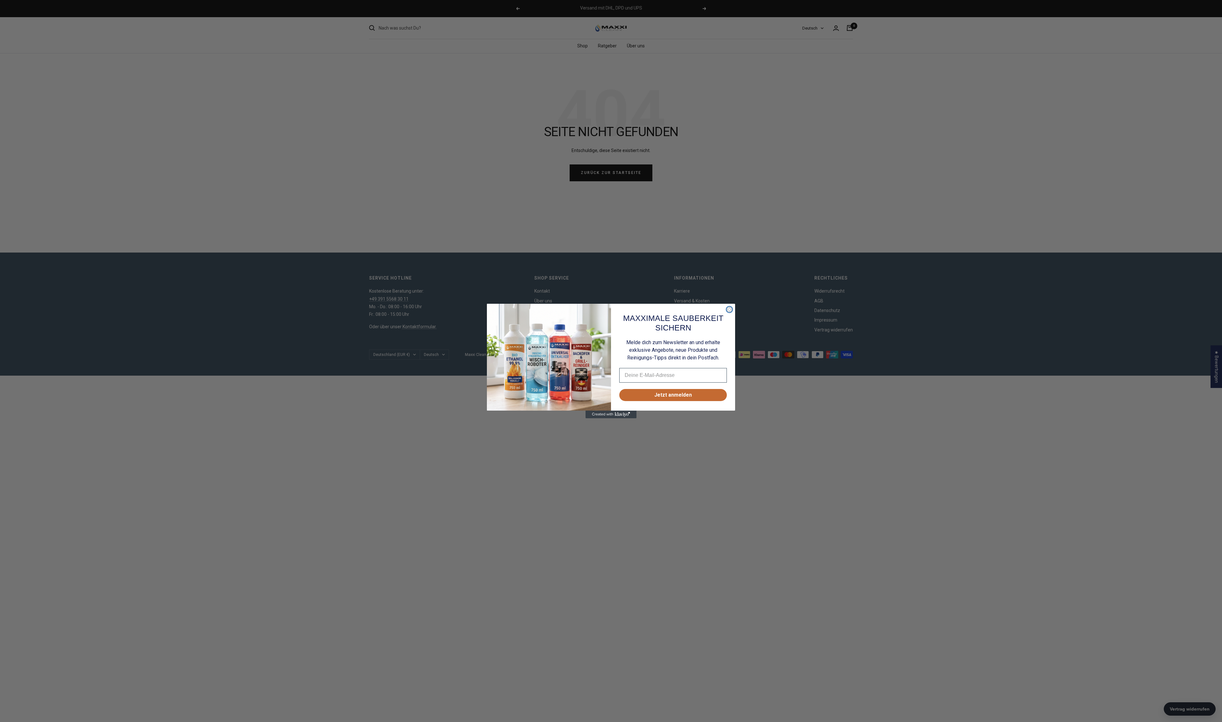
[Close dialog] (729, 309)
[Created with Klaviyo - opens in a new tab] (611, 414)
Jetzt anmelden (673, 395)
